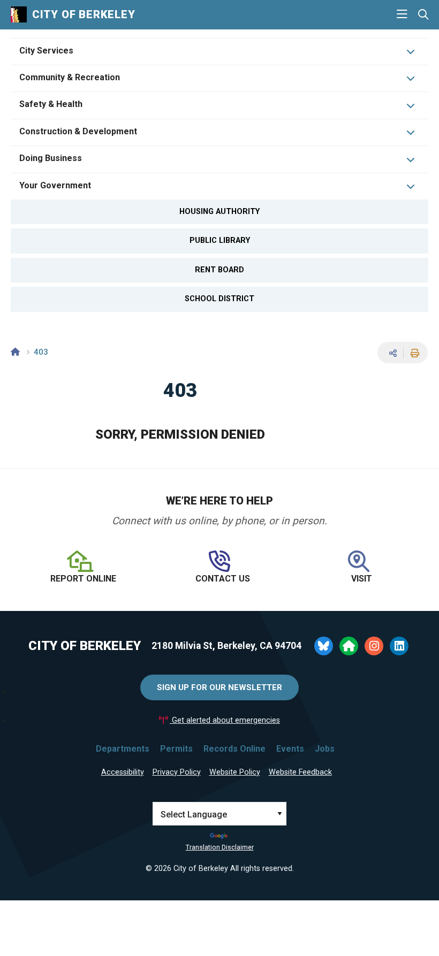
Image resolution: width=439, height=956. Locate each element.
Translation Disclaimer (220, 847)
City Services (46, 50)
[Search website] (423, 15)
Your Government (55, 185)
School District (219, 298)
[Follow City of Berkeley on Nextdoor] (348, 646)
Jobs (325, 749)
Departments (122, 749)
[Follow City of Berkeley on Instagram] (374, 646)
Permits (176, 749)
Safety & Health (50, 104)
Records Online (234, 749)
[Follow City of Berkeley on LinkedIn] (399, 646)
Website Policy (234, 772)
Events (290, 749)
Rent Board (219, 269)
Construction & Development (78, 131)
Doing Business (50, 158)
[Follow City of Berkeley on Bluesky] (323, 646)
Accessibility (122, 772)
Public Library (220, 240)
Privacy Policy (177, 772)
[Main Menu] (402, 14)
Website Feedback (300, 772)
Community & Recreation (69, 77)
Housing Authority (219, 211)
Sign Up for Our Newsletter (219, 687)
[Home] (15, 352)
